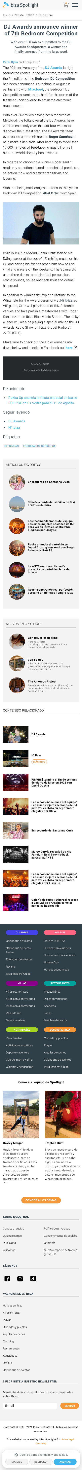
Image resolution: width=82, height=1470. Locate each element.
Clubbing (8, 1341)
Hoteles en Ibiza (12, 1305)
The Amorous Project (42, 681)
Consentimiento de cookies (60, 1235)
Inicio (6, 15)
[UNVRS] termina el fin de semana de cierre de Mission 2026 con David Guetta (54, 782)
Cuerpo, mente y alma (19, 1059)
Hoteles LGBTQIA (54, 940)
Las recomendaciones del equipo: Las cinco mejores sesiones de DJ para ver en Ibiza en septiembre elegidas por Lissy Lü (51, 525)
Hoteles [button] (60, 932)
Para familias (14, 1038)
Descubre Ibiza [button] (60, 1029)
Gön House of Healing (43, 637)
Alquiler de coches (55, 1052)
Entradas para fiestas (19, 959)
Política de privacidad (57, 1228)
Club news (11, 446)
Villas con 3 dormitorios (20, 998)
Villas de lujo (13, 1013)
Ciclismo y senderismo (19, 1066)
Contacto (50, 1242)
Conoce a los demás (41, 1200)
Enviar (69, 1405)
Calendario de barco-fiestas (18, 950)
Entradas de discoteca (39, 446)
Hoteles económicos (56, 969)
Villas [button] (22, 983)
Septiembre (45, 15)
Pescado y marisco (55, 998)
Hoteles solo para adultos (59, 955)
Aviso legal (9, 1250)
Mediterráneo (52, 991)
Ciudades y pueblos (56, 1038)
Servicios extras (15, 1020)
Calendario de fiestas (19, 940)
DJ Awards (16, 421)
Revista (19, 15)
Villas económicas (17, 991)
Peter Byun (10, 62)
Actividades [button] (22, 1029)
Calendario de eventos (57, 1059)
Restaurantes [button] (60, 983)
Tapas (48, 1013)
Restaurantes (11, 1348)
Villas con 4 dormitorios (20, 1006)
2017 (30, 15)
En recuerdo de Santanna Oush (49, 481)
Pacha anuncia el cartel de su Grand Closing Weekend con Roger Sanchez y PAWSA (51, 547)
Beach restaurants (55, 1020)
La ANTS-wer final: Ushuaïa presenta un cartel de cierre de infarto (49, 569)
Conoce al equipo (13, 1228)
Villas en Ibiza (11, 1312)
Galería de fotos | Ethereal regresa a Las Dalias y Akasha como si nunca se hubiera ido (54, 902)
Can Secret (35, 659)
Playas (48, 1045)
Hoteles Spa (51, 962)
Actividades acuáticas (19, 1045)
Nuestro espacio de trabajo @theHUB (61, 1252)
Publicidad (9, 1242)
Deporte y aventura (17, 1052)
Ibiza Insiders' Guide (18, 973)
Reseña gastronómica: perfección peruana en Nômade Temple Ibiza (51, 591)
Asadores (50, 1006)
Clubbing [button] (22, 932)
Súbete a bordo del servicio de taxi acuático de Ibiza (51, 503)
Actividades (10, 1355)
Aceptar (65, 1461)
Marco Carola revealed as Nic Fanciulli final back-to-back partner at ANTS (51, 854)
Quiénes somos (12, 1235)
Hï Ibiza (14, 427)
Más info (39, 761)
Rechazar (41, 1461)
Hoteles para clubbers (57, 948)
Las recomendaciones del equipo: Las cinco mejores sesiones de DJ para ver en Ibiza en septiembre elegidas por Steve (54, 806)
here (69, 348)
